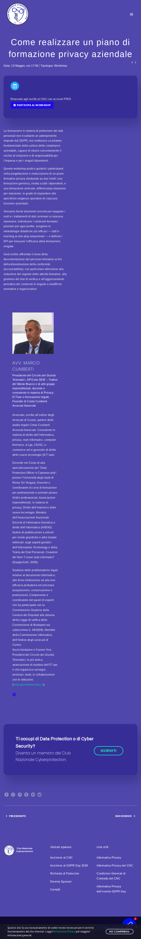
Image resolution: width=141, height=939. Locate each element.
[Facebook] (6, 795)
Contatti (55, 889)
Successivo (123, 816)
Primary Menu (131, 14)
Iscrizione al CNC (61, 857)
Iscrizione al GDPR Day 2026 (69, 865)
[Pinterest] (20, 795)
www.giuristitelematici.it (28, 684)
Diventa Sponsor (61, 881)
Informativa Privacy (109, 857)
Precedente (17, 816)
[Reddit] (39, 795)
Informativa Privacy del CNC (115, 865)
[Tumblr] (26, 795)
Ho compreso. (119, 931)
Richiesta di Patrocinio (64, 873)
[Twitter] (13, 795)
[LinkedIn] (14, 694)
